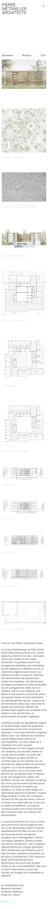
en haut (5, 901)
